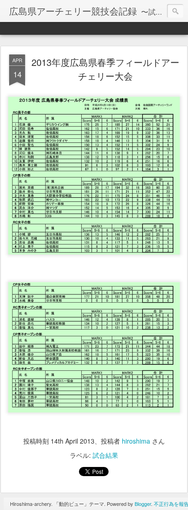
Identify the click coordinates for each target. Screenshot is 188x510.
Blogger (143, 503)
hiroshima (136, 440)
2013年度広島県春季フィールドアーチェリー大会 (105, 68)
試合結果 (105, 455)
